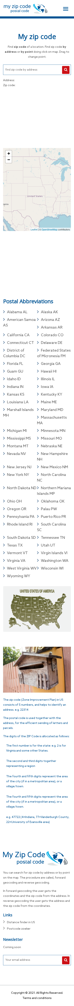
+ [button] (8, 153)
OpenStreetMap (49, 229)
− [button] (8, 159)
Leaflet (34, 229)
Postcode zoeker (18, 929)
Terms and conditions (37, 998)
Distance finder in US (21, 922)
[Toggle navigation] (65, 8)
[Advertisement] (37, 117)
